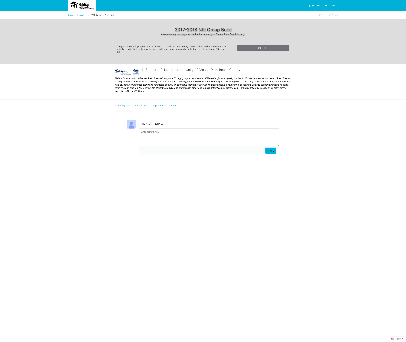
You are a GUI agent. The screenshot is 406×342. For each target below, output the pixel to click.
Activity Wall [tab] (124, 105)
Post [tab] (148, 124)
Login (332, 5)
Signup (316, 5)
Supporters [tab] (158, 105)
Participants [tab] (141, 105)
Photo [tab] (161, 124)
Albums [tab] (173, 105)
